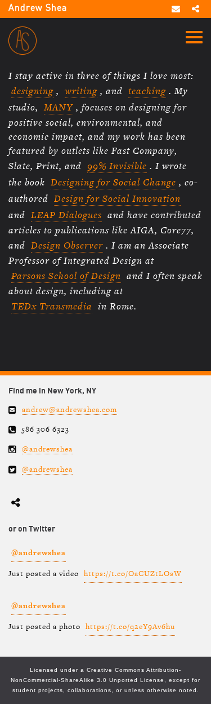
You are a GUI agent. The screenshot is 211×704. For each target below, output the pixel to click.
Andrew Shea (37, 8)
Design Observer (67, 245)
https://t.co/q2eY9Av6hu (130, 626)
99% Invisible (117, 165)
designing (32, 91)
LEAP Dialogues (66, 215)
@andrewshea (47, 449)
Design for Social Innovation (117, 198)
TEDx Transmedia (51, 306)
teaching (147, 91)
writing (81, 91)
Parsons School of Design (66, 275)
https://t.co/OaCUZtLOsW (133, 573)
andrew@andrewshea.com (69, 409)
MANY (58, 107)
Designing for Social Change (113, 182)
